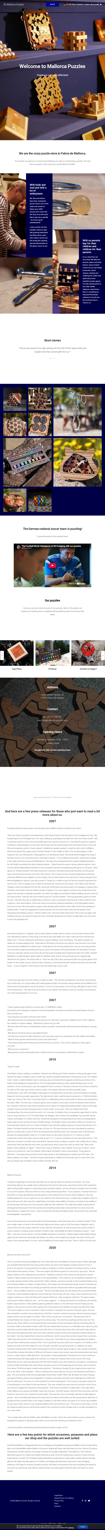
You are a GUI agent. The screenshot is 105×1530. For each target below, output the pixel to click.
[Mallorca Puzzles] (13, 4)
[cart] (100, 4)
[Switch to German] (65, 4)
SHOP (52, 4)
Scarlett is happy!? (16, 669)
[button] (98, 4)
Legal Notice (58, 1495)
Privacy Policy (59, 1501)
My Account (94, 4)
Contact (87, 4)
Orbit (52, 669)
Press (74, 4)
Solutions (80, 4)
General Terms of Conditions (64, 1498)
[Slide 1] (50, 358)
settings (71, 1528)
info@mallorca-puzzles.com (55, 720)
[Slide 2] (52, 358)
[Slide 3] (55, 358)
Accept (82, 1527)
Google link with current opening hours (52, 750)
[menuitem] (65, 4)
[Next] (103, 655)
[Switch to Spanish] (70, 4)
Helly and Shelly (88, 669)
